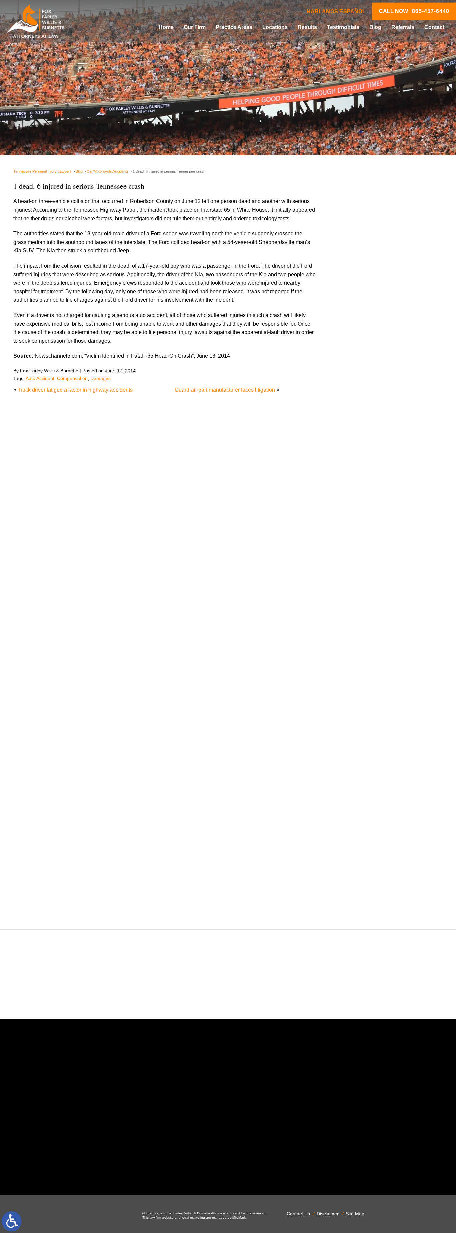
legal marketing (193, 1217)
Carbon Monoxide (364, 554)
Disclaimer (328, 1213)
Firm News (355, 657)
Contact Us (298, 1213)
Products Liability (363, 811)
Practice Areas (234, 27)
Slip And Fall (358, 828)
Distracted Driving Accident (375, 589)
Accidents (354, 495)
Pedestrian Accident (366, 759)
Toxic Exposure (361, 862)
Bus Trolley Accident (367, 529)
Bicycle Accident (362, 512)
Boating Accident (363, 520)
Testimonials (343, 27)
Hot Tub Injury (359, 682)
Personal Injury (360, 768)
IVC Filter (354, 691)
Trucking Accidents (365, 879)
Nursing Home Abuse (368, 742)
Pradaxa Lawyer (362, 785)
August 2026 (358, 412)
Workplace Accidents (367, 896)
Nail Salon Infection (366, 725)
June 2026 (355, 429)
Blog (375, 27)
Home (166, 27)
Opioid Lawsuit (360, 751)
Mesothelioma (359, 708)
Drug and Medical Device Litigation (384, 614)
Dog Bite (353, 606)
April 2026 (355, 446)
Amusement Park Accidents (375, 503)
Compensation (72, 378)
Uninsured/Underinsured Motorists (383, 887)
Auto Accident (40, 378)
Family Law (356, 640)
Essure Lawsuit (361, 631)
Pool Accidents (360, 777)
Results (307, 27)
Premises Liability (364, 794)
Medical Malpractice (366, 699)
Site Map (355, 1213)
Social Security (360, 836)
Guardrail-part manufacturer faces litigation (225, 390)
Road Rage (356, 819)
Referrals (402, 27)
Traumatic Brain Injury (368, 870)
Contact (434, 27)
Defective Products (365, 580)
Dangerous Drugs (364, 571)
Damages (100, 378)
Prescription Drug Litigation (375, 802)
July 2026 (354, 420)
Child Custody (359, 648)
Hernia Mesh (358, 674)
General (352, 665)
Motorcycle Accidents (368, 717)
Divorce (352, 597)
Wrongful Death (361, 905)
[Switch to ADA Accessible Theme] (12, 1221)
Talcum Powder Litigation (372, 853)
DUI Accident (358, 623)
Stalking (352, 845)
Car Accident (358, 537)
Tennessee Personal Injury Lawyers (42, 171)
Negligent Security (364, 734)
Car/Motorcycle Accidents (108, 171)
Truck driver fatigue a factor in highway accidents (75, 390)
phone (95, 1167)
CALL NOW (414, 11)
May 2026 (354, 437)
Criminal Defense (363, 563)
